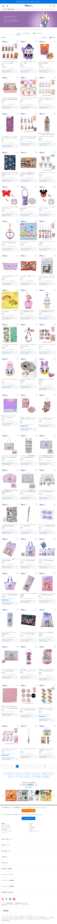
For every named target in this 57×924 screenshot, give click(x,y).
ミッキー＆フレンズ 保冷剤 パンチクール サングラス (28, 276)
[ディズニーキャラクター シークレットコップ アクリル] (47, 162)
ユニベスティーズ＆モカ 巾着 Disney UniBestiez (46, 633)
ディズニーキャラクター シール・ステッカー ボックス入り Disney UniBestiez (47, 560)
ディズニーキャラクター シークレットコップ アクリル (47, 173)
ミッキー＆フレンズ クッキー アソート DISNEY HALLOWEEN (46, 62)
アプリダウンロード (28, 818)
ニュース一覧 (4, 916)
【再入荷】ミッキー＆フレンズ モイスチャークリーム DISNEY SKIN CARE (47, 670)
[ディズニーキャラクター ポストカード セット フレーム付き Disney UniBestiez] (28, 619)
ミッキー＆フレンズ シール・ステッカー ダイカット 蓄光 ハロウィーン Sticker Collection (9, 137)
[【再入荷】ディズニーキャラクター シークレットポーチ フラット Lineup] (47, 695)
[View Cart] (54, 6)
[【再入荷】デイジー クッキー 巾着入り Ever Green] (47, 369)
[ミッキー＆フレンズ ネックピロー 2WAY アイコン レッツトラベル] (47, 196)
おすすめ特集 (4, 829)
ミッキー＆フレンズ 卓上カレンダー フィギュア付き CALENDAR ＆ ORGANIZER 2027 (9, 98)
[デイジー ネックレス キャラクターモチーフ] (28, 736)
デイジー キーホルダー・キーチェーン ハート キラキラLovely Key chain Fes (9, 242)
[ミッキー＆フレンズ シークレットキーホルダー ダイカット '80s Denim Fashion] (28, 123)
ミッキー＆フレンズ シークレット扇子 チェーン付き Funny (9, 311)
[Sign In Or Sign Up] (7, 6)
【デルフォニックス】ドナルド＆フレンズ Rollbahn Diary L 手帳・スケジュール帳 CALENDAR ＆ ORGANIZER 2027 (9, 173)
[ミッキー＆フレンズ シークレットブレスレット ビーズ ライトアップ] (28, 87)
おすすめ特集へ (28, 787)
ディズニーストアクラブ (7, 874)
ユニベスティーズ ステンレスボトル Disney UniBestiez (8, 633)
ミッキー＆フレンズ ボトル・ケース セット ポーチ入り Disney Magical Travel (47, 491)
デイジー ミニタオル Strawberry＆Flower (9, 708)
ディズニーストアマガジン (6, 830)
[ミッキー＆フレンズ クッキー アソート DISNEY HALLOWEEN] (47, 51)
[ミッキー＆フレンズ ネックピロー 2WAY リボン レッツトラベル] (9, 196)
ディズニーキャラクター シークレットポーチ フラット (47, 345)
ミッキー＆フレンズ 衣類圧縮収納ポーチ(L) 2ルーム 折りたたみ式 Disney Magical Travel (28, 491)
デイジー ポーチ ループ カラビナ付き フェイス (9, 380)
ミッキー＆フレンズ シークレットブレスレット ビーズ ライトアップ (28, 98)
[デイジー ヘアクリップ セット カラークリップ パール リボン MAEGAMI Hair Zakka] (47, 514)
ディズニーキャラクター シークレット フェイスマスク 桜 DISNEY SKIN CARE (28, 709)
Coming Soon (33, 827)
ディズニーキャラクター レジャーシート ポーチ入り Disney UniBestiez (9, 670)
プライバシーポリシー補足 (6, 917)
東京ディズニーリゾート (35, 830)
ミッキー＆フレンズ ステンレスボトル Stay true (46, 137)
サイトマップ (4, 832)
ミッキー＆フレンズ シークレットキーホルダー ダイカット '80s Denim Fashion (28, 137)
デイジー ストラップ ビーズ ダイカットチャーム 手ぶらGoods (28, 345)
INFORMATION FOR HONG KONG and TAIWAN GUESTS (13, 919)
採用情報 (52, 917)
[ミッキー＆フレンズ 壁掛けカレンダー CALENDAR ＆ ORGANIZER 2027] (28, 162)
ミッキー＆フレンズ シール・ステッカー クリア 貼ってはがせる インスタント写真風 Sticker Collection (47, 276)
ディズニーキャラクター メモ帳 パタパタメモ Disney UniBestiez (9, 560)
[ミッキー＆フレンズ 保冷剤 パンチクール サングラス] (28, 265)
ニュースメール (25, 904)
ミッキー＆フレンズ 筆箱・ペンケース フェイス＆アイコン (9, 276)
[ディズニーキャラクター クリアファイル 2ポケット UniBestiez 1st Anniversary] (47, 583)
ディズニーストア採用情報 (7, 886)
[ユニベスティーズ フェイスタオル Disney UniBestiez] (28, 583)
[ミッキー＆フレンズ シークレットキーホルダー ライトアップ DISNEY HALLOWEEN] (9, 51)
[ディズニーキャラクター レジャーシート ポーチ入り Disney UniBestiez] (9, 656)
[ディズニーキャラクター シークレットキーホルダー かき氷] (28, 231)
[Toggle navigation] (3, 6)
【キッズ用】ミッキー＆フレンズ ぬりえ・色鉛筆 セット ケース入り (46, 749)
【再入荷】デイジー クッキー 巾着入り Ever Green (46, 380)
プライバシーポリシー (39, 916)
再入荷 (31, 829)
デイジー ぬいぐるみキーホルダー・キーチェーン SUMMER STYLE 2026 (28, 311)
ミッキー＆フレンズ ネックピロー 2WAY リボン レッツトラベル (9, 207)
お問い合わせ (4, 862)
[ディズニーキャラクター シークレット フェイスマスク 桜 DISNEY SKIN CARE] (28, 695)
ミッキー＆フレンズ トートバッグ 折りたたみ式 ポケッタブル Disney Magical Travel (9, 456)
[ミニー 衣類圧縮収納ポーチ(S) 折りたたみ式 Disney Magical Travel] (9, 480)
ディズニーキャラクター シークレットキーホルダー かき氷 (28, 242)
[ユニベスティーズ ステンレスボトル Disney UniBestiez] (9, 619)
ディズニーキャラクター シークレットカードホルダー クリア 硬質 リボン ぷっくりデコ (47, 98)
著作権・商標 (22, 917)
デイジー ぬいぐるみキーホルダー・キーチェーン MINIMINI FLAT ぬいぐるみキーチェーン (47, 311)
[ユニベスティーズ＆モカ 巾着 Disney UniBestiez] (47, 619)
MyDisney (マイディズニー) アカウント (10, 904)
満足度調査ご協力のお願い (7, 892)
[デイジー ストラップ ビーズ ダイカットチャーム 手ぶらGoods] (28, 334)
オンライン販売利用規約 (7, 903)
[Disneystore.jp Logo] (28, 5)
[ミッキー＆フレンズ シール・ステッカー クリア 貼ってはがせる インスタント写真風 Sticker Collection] (47, 265)
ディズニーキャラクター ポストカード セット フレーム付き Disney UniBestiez (28, 633)
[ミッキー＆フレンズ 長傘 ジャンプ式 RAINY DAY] (28, 369)
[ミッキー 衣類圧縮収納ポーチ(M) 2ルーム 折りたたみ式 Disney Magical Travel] (47, 445)
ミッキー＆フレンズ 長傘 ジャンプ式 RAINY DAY (27, 380)
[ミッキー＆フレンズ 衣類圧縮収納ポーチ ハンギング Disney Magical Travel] (28, 445)
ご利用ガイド (4, 856)
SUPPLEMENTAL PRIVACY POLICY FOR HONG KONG (37, 919)
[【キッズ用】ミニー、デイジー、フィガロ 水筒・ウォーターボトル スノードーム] (28, 656)
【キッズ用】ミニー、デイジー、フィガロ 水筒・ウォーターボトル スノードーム (28, 670)
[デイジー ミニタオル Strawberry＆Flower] (9, 695)
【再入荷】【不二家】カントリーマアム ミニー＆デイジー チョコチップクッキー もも (28, 418)
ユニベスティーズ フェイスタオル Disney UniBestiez (28, 594)
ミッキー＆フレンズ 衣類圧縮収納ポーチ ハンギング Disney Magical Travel (28, 456)
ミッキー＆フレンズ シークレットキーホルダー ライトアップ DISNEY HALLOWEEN (9, 62)
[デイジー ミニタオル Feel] (9, 405)
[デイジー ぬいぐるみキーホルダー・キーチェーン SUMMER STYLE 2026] (28, 300)
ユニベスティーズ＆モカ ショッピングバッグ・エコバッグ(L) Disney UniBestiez (9, 594)
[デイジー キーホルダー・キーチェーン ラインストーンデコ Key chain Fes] (47, 405)
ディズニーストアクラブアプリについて (34, 814)
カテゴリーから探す (5, 825)
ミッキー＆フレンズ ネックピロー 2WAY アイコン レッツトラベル (47, 207)
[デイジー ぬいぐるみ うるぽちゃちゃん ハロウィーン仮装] (28, 51)
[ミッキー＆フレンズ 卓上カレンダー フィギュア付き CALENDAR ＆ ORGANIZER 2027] (9, 87)
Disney (31, 823)
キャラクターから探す (5, 827)
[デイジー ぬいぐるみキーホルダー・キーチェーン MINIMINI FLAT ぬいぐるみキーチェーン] (47, 300)
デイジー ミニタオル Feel (6, 417)
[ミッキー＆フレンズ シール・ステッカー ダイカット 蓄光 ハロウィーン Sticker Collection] (9, 123)
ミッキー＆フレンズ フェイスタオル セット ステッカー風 (9, 345)
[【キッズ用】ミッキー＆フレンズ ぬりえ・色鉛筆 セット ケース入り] (47, 736)
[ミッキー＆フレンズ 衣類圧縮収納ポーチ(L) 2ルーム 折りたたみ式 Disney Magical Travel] (28, 480)
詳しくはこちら (38, 1)
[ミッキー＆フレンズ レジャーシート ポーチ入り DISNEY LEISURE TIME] (9, 514)
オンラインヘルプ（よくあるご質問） (16, 916)
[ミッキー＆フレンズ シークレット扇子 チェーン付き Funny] (9, 300)
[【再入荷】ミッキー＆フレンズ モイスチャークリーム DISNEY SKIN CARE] (47, 656)
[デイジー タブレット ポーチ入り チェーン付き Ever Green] (28, 196)
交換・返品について (6, 851)
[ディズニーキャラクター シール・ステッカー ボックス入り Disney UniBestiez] (47, 549)
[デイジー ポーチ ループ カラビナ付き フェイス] (9, 369)
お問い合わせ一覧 (29, 916)
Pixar (31, 825)
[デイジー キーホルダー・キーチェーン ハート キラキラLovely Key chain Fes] (9, 231)
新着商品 (3, 823)
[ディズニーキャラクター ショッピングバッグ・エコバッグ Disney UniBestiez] (28, 549)
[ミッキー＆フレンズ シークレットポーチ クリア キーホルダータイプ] (9, 736)
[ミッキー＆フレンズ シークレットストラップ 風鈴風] (47, 231)
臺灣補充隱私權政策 (5, 920)
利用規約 (16, 917)
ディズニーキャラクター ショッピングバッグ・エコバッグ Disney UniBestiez (28, 560)
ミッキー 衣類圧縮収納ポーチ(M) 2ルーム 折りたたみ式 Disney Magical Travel (47, 456)
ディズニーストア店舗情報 (7, 880)
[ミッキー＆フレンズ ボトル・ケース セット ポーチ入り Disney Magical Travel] (47, 480)
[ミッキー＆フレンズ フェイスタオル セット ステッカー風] (9, 334)
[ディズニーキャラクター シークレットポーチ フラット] (47, 334)
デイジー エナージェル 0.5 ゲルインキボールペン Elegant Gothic (28, 525)
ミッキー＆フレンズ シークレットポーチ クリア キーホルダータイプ (9, 749)
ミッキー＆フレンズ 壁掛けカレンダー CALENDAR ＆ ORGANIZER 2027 (27, 173)
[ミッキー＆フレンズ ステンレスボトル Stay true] (47, 123)
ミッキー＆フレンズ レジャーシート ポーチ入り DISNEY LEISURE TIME (9, 525)
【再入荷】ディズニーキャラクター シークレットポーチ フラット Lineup (47, 709)
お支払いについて (5, 845)
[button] (5, 2)
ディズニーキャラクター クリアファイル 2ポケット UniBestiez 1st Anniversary (47, 594)
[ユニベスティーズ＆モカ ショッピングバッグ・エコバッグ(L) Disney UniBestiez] (9, 583)
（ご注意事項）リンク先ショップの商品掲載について (37, 917)
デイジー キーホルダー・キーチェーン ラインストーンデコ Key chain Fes (47, 418)
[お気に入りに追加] (17, 42)
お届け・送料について (6, 839)
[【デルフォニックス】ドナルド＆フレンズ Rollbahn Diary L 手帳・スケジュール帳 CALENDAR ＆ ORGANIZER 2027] (9, 162)
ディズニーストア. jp (6, 70)
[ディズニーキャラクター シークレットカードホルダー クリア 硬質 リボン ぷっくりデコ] (47, 87)
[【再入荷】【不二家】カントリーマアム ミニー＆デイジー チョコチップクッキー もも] (28, 405)
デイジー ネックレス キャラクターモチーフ (28, 749)
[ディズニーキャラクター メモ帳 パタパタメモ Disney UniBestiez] (9, 549)
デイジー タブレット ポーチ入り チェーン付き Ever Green (28, 207)
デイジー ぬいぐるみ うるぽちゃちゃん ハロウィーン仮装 (28, 62)
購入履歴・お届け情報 (6, 868)
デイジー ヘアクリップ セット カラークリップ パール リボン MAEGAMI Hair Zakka (47, 525)
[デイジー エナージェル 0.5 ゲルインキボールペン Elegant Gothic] (28, 514)
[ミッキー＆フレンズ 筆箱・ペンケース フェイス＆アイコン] (9, 265)
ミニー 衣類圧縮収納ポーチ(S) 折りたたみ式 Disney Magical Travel (9, 491)
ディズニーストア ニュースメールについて (37, 807)
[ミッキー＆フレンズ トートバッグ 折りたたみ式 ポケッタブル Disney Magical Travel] (9, 445)
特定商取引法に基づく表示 (21, 903)
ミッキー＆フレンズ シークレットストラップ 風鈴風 (47, 242)
